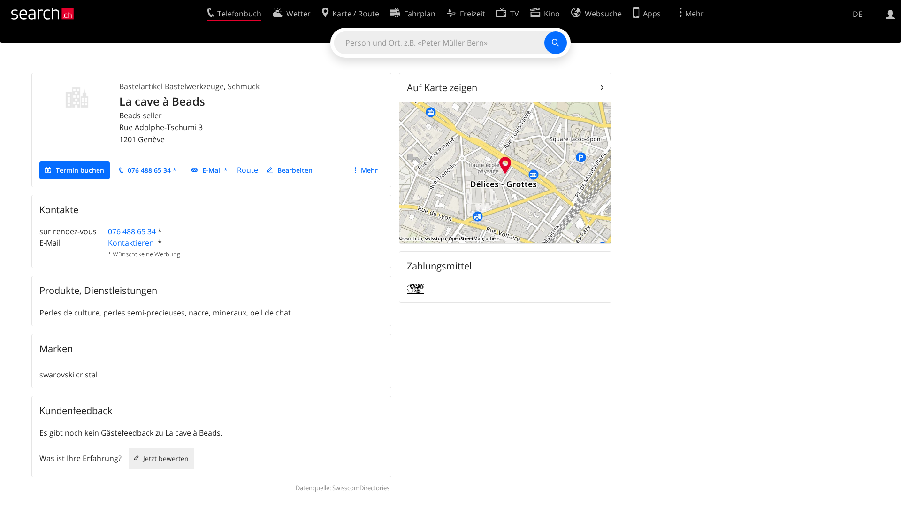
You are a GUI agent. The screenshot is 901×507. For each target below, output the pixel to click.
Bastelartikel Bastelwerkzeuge (171, 86)
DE (858, 14)
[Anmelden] (890, 13)
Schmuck (244, 86)
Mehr (369, 170)
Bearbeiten (295, 170)
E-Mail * (215, 170)
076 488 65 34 (132, 231)
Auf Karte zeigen (442, 87)
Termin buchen (80, 170)
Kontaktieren (132, 243)
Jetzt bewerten (166, 458)
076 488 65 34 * (152, 170)
